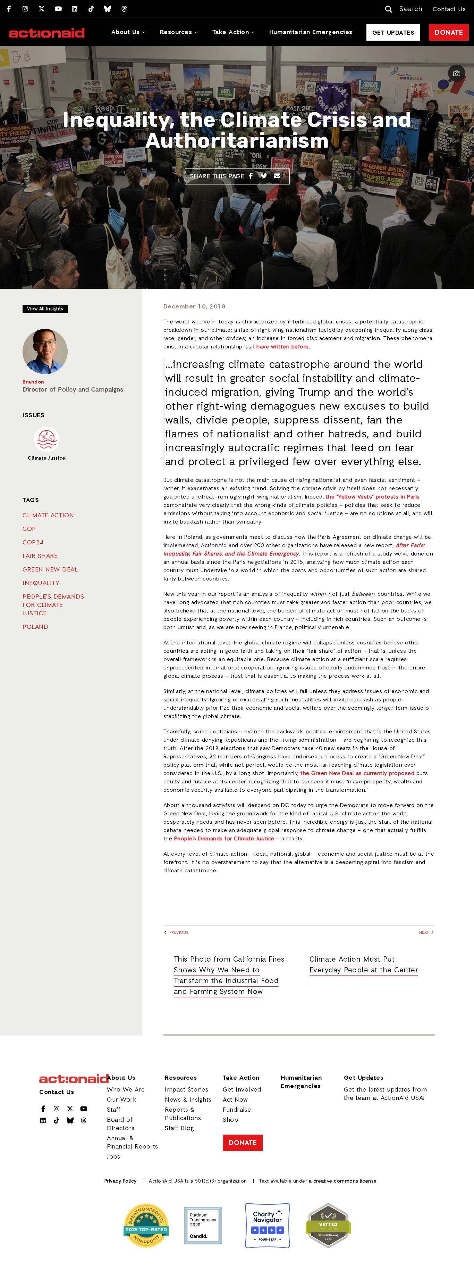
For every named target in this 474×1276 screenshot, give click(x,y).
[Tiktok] (91, 9)
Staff (114, 1110)
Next (424, 933)
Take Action (230, 32)
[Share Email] (277, 176)
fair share (40, 556)
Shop (230, 1120)
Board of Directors (121, 1124)
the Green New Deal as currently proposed (357, 773)
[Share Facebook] (251, 176)
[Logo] (46, 32)
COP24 (33, 542)
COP (29, 529)
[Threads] (124, 9)
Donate (449, 33)
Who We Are (126, 1090)
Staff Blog (179, 1128)
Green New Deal (50, 570)
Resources (176, 32)
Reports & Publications (183, 1114)
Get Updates (393, 33)
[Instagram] (25, 9)
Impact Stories (186, 1090)
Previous (178, 933)
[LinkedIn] (75, 9)
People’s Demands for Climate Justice (224, 839)
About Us (125, 32)
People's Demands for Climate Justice (53, 605)
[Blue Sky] (108, 9)
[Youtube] (58, 9)
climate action (48, 515)
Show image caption (456, 73)
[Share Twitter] (264, 176)
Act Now (235, 1100)
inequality (41, 583)
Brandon (33, 382)
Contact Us (449, 9)
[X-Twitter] (42, 9)
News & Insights (188, 1100)
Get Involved (242, 1090)
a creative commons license (343, 1181)
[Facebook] (9, 9)
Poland (35, 627)
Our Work (121, 1100)
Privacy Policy (120, 1181)
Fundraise (237, 1110)
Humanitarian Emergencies (311, 32)
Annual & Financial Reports (132, 1142)
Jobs (113, 1157)
